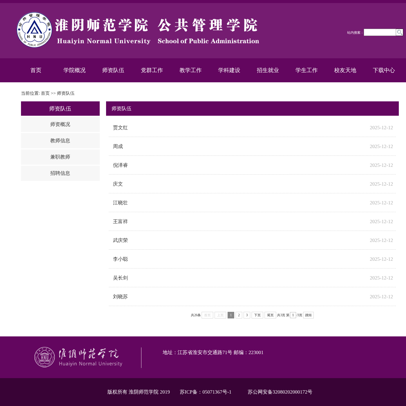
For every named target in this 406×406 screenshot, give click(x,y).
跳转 (308, 315)
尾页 (270, 315)
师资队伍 (113, 70)
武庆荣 (120, 240)
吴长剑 (120, 278)
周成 (118, 146)
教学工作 (191, 70)
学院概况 (75, 70)
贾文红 (120, 127)
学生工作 (307, 70)
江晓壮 (120, 202)
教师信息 (60, 140)
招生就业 (268, 70)
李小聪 (120, 259)
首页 (35, 70)
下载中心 (384, 70)
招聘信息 (60, 173)
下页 (257, 315)
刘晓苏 (120, 296)
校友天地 (345, 70)
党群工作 (152, 70)
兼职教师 (60, 157)
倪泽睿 (120, 165)
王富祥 (120, 221)
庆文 (118, 184)
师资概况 (60, 124)
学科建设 (229, 70)
